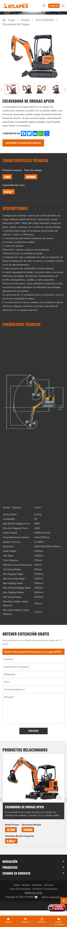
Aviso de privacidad (20, 889)
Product (25, 20)
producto (25, 922)
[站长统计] (36, 897)
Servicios (49, 885)
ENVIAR (33, 731)
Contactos (37, 885)
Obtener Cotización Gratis (23, 143)
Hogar (11, 20)
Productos (54, 6)
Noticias (26, 885)
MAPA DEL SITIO (33, 892)
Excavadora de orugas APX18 (24, 806)
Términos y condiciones (44, 889)
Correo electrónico (58, 923)
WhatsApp (42, 922)
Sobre (17, 885)
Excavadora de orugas (15, 24)
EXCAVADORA (45, 20)
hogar (8, 922)
